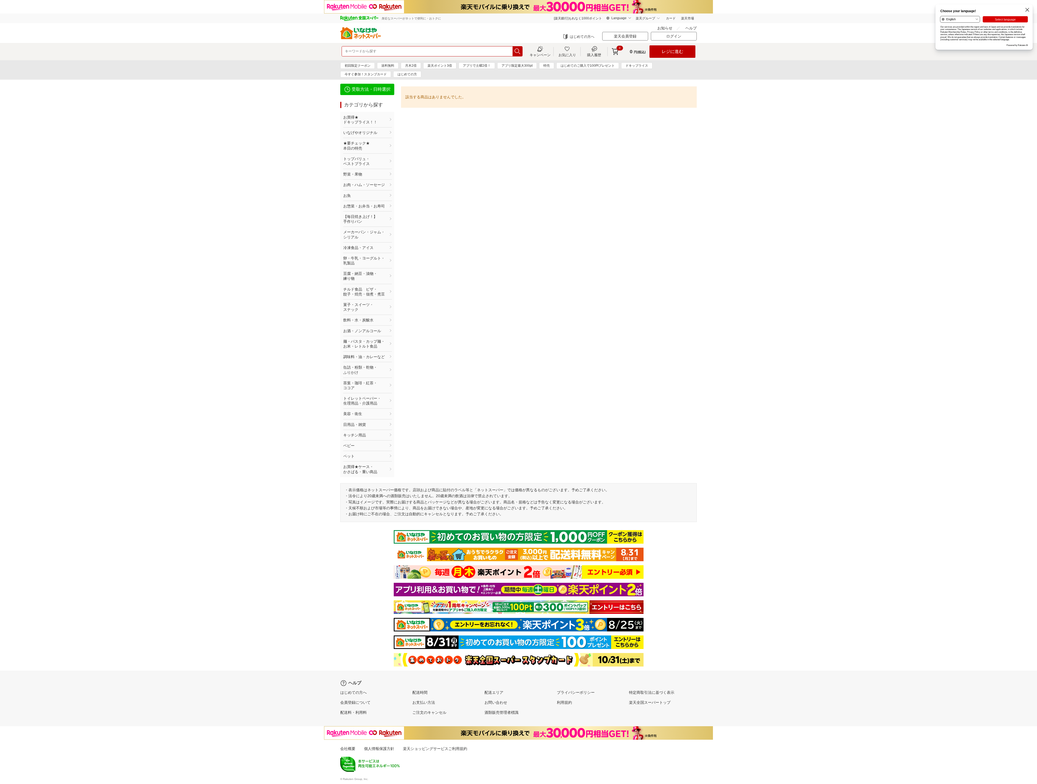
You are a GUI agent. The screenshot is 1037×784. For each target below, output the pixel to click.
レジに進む (672, 51)
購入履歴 (594, 55)
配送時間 (419, 692)
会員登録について (355, 702)
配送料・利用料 (353, 712)
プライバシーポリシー (576, 692)
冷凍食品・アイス (358, 247)
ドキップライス (636, 66)
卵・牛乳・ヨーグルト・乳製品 (364, 260)
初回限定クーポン (358, 66)
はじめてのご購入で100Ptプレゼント (588, 66)
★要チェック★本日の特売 (356, 145)
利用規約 (564, 702)
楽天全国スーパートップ (650, 702)
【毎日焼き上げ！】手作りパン (360, 219)
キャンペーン (540, 55)
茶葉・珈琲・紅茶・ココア (360, 385)
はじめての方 (407, 74)
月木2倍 (411, 66)
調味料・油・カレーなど (364, 357)
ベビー (349, 445)
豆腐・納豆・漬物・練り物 (360, 276)
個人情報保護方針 (379, 748)
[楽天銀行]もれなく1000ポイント (578, 18)
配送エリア (493, 692)
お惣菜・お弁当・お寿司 (364, 206)
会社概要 (347, 748)
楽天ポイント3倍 (439, 66)
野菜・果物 (352, 174)
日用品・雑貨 (354, 424)
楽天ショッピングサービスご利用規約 (435, 748)
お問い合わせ (495, 702)
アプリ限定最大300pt (517, 66)
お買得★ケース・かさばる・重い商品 (360, 469)
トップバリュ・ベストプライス (356, 161)
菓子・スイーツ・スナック (358, 307)
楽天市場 (687, 18)
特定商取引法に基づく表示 (651, 692)
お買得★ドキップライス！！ (360, 119)
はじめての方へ (582, 36)
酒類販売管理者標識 (501, 712)
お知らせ (664, 28)
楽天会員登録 (625, 36)
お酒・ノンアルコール (362, 331)
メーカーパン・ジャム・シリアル (364, 234)
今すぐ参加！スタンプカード (366, 74)
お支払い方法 (423, 702)
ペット (349, 456)
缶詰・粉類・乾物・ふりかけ (360, 369)
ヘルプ (691, 28)
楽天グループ (645, 18)
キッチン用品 (354, 435)
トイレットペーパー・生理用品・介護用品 (362, 400)
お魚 (347, 195)
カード (671, 18)
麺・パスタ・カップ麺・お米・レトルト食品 (364, 343)
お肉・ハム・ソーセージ (364, 185)
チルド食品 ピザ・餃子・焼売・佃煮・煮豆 (364, 291)
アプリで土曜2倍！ (477, 66)
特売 (546, 66)
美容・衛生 (352, 414)
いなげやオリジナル (360, 132)
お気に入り (567, 55)
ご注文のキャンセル (429, 712)
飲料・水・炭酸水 (358, 320)
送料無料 (387, 66)
